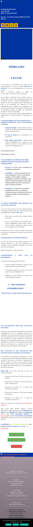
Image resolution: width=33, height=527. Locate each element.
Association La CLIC (16, 483)
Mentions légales (16, 503)
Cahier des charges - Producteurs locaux (16, 473)
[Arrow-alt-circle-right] (16, 25)
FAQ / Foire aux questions (16, 471)
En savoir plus (24, 524)
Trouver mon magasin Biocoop (16, 481)
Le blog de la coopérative (16, 494)
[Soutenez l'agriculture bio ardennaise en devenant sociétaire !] (16, 456)
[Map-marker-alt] (3, 25)
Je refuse (15, 524)
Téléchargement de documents (16, 504)
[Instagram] (12, 25)
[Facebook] (7, 25)
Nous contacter (17, 490)
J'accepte (8, 524)
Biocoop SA (16, 480)
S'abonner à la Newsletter (16, 492)
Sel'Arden (3, 416)
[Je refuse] (31, 523)
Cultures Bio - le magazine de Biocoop (17, 496)
